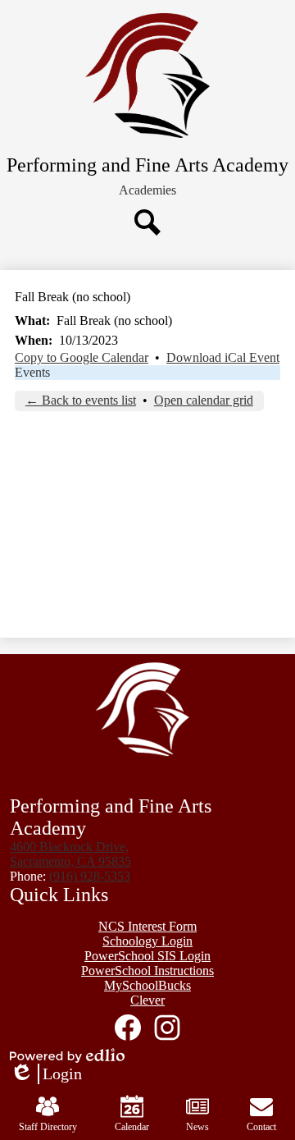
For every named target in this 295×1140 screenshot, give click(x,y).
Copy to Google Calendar (81, 357)
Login (46, 1074)
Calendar (132, 1127)
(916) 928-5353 (89, 876)
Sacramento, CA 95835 (70, 854)
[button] (147, 190)
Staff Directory (48, 1127)
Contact (261, 1127)
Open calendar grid (203, 400)
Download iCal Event (222, 357)
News (197, 1127)
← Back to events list (80, 400)
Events (32, 372)
